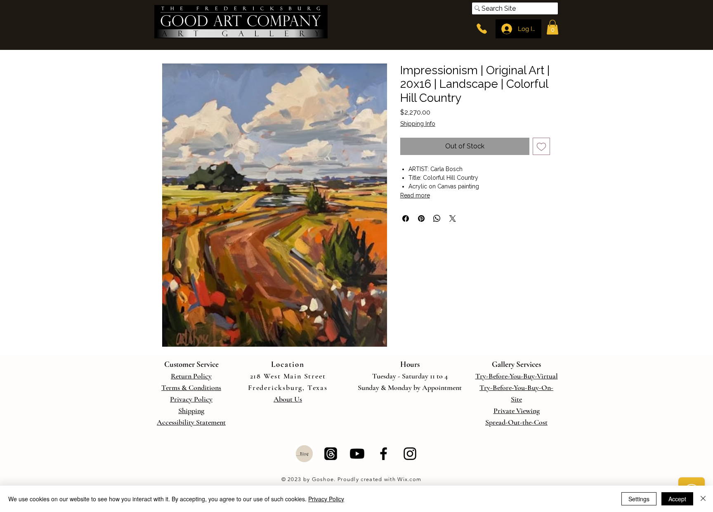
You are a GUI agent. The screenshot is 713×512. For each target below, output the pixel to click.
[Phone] (482, 29)
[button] (552, 27)
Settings (638, 499)
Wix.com (408, 479)
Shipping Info (417, 123)
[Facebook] (383, 453)
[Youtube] (357, 453)
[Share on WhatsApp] (437, 218)
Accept (677, 499)
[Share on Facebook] (406, 218)
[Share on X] (453, 218)
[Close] (703, 498)
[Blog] (304, 453)
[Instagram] (409, 453)
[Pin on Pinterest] (421, 218)
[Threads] (330, 453)
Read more (415, 195)
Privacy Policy (326, 499)
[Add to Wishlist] (541, 146)
